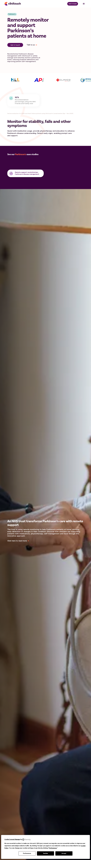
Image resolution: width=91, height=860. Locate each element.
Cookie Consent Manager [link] (12, 839)
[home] (14, 4)
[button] (83, 3)
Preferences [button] (53, 848)
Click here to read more (17, 541)
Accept (64, 853)
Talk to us (31, 45)
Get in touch (73, 4)
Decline (45, 853)
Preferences (27, 853)
